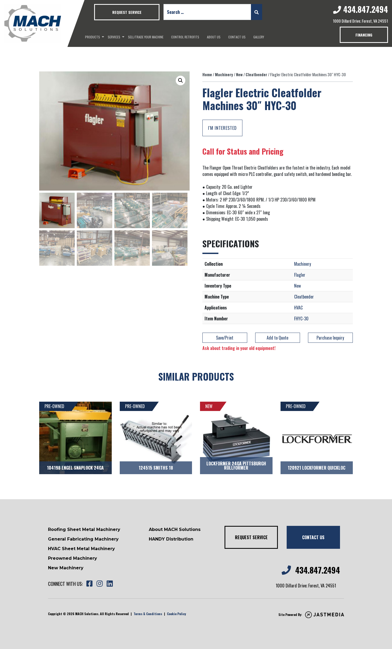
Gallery (258, 37)
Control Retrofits (185, 37)
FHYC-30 (301, 318)
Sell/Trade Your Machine (145, 37)
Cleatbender (256, 74)
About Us (214, 37)
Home (207, 74)
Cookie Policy (176, 613)
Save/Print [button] (224, 337)
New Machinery (65, 567)
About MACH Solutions (175, 529)
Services (114, 37)
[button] (180, 80)
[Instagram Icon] (99, 584)
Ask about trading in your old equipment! (238, 348)
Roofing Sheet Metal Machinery (84, 529)
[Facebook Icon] (89, 584)
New (239, 74)
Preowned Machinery (72, 558)
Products (92, 37)
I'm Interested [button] (222, 128)
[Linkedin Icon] (109, 584)
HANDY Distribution (171, 539)
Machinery (224, 74)
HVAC (298, 307)
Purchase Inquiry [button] (330, 337)
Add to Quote (277, 337)
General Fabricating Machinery (83, 539)
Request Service (127, 12)
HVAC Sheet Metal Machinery (81, 548)
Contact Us (237, 37)
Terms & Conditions (148, 613)
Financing (363, 35)
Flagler (299, 275)
